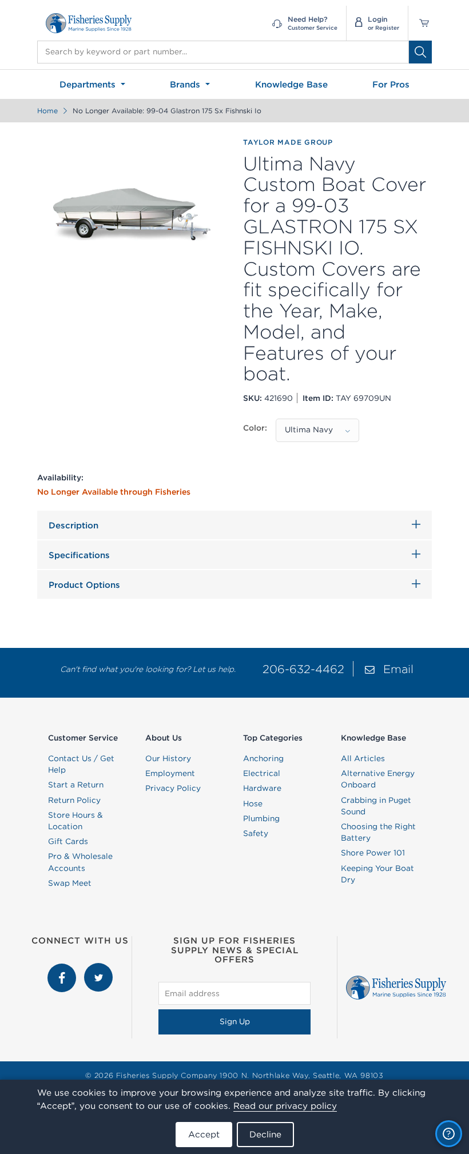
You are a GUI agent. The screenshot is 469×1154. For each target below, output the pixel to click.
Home (47, 110)
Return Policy (74, 800)
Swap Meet (70, 883)
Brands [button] (186, 84)
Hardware (262, 788)
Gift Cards (68, 841)
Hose (253, 803)
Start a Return (76, 784)
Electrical (261, 773)
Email (398, 669)
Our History (168, 758)
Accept (204, 1134)
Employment (170, 773)
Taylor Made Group (288, 142)
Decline (265, 1134)
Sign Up (235, 1021)
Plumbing (261, 818)
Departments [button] (88, 84)
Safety (255, 833)
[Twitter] (98, 969)
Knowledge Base (291, 84)
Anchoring (263, 758)
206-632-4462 (303, 669)
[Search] (420, 52)
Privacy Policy (173, 788)
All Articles (363, 758)
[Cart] (420, 23)
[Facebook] (63, 969)
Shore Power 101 (373, 852)
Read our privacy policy (285, 1105)
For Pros (391, 84)
